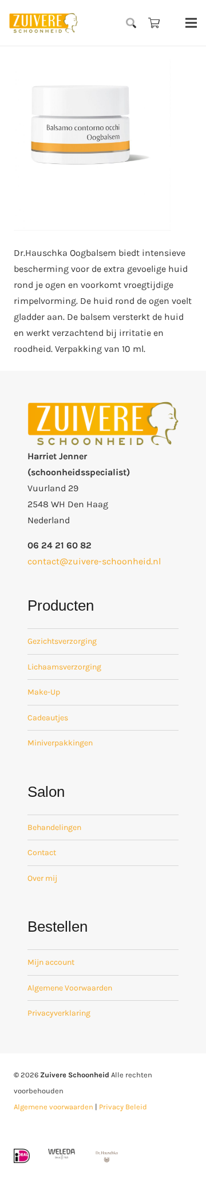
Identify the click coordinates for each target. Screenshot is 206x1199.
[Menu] (191, 23)
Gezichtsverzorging (62, 641)
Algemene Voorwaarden (69, 988)
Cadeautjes (47, 718)
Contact (41, 852)
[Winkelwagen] (153, 23)
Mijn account (50, 962)
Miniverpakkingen (60, 743)
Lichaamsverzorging (64, 667)
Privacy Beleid (123, 1106)
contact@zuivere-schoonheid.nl (94, 561)
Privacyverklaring (58, 1013)
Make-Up (43, 692)
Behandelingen (54, 827)
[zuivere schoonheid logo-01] (43, 22)
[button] (131, 23)
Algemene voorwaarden (53, 1106)
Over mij (42, 878)
